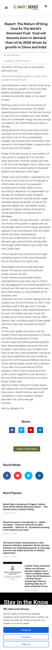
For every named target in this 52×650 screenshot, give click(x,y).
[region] (26, 627)
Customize (26, 637)
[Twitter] (29, 476)
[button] (6, 7)
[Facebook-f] (7, 476)
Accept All (26, 630)
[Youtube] (18, 476)
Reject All (26, 644)
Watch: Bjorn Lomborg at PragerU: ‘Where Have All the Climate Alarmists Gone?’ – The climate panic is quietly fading (25, 507)
